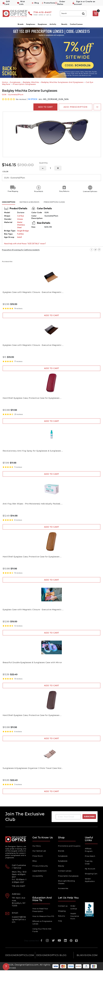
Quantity (43, 163)
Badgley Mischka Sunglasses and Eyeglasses (62, 82)
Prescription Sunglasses (24, 84)
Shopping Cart (91, 874)
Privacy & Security (40, 866)
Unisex (20, 219)
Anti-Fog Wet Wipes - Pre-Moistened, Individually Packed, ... (32, 503)
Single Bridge (23, 230)
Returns (61, 916)
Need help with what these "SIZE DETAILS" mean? (25, 243)
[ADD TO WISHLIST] (97, 107)
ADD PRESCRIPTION (75, 107)
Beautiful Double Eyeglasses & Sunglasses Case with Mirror (32, 662)
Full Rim (20, 234)
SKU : (41, 99)
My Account (90, 869)
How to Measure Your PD (43, 916)
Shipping (62, 911)
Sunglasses (15, 82)
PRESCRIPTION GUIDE (54, 202)
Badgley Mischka (31, 82)
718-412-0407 (43, 12)
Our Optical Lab (39, 851)
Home (5, 82)
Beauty (64, 24)
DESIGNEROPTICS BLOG (51, 955)
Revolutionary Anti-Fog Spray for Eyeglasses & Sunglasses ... (33, 451)
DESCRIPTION (8, 202)
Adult (19, 237)
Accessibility (37, 876)
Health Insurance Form (74, 916)
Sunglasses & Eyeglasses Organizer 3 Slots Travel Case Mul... (33, 768)
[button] (8, 99)
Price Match (90, 856)
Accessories (63, 888)
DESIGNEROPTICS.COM (19, 955)
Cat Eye (20, 216)
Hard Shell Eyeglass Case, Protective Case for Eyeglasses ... (32, 398)
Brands (61, 851)
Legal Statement (39, 871)
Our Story (36, 846)
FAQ (60, 921)
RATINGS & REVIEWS (29, 202)
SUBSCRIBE (89, 816)
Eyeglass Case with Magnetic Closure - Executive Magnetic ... (33, 292)
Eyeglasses (62, 861)
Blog (34, 861)
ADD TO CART (51, 315)
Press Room (37, 856)
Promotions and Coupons (69, 846)
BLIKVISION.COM (87, 955)
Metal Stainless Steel (21, 225)
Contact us (62, 906)
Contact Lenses (76, 24)
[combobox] (73, 13)
